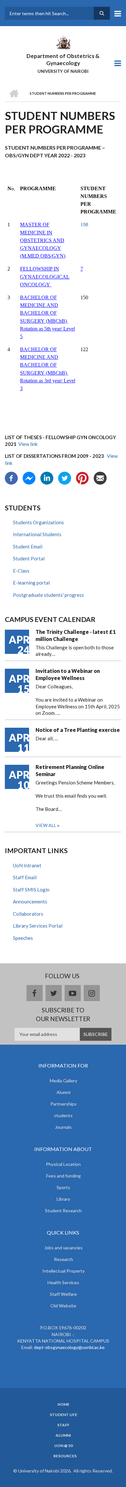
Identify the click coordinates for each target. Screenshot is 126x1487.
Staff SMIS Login (31, 889)
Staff (63, 1425)
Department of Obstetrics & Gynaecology (63, 59)
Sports (63, 1187)
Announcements (30, 901)
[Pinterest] (82, 477)
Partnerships (63, 1104)
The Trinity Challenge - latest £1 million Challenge (76, 635)
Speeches (23, 938)
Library (63, 1199)
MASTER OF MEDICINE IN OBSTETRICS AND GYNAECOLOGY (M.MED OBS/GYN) (42, 240)
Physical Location (63, 1164)
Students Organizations (38, 522)
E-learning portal (31, 583)
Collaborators (28, 914)
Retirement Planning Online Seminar (70, 770)
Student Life (63, 1415)
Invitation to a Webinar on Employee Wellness (68, 674)
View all (46, 825)
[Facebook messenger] (29, 477)
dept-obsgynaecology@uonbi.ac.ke (69, 1347)
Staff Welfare (63, 1294)
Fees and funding (63, 1175)
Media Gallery (63, 1080)
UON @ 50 (63, 1446)
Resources (65, 1456)
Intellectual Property (63, 1271)
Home (63, 1404)
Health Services (63, 1282)
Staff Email (25, 877)
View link (27, 444)
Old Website (63, 1305)
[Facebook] (11, 477)
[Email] (100, 477)
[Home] (63, 42)
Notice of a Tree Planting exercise (78, 730)
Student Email (27, 546)
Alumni (63, 1092)
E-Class (21, 571)
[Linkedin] (46, 477)
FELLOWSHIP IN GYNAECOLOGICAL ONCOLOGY (44, 276)
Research (63, 1259)
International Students (37, 534)
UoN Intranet (27, 865)
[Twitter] (64, 477)
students (63, 1115)
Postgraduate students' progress (48, 595)
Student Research (63, 1210)
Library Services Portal (37, 926)
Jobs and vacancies (63, 1247)
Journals (63, 1127)
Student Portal (29, 558)
